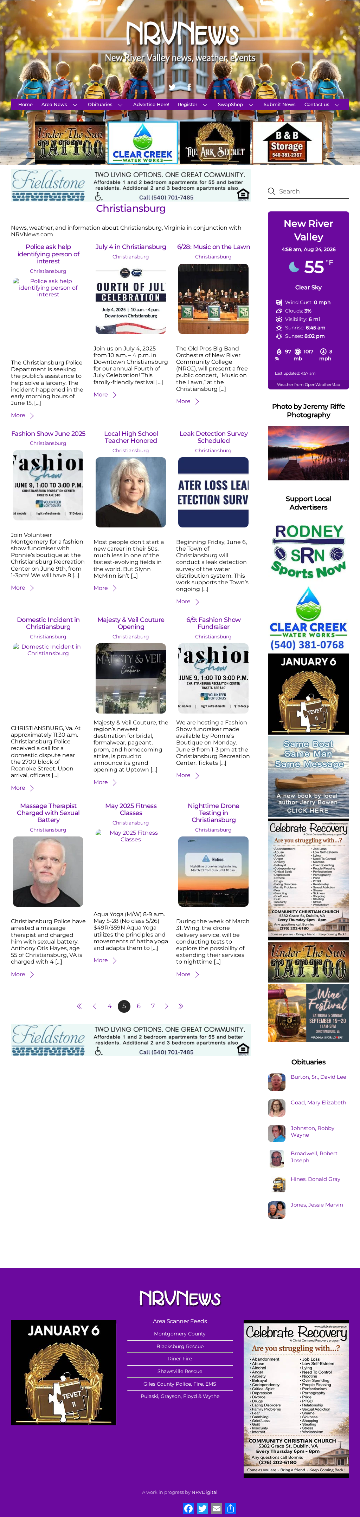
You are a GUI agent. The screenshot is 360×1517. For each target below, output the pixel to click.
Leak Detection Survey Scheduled (214, 437)
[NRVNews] (180, 69)
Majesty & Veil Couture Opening (131, 623)
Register (187, 104)
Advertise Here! (151, 104)
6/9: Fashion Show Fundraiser (213, 623)
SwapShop (230, 104)
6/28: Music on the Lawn (213, 246)
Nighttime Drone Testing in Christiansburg (213, 812)
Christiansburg (48, 271)
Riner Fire (180, 1358)
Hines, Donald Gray (315, 1179)
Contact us (316, 104)
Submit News (280, 104)
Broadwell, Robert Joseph (314, 1157)
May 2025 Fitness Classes (130, 809)
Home (25, 104)
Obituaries (100, 104)
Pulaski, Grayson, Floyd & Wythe (180, 1396)
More (18, 415)
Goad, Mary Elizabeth (318, 1102)
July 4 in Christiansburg (131, 246)
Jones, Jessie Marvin (317, 1204)
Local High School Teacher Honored (131, 437)
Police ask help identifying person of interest (48, 253)
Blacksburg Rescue (180, 1346)
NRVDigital (205, 1492)
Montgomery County (180, 1334)
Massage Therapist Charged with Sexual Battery (48, 812)
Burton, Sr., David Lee (318, 1076)
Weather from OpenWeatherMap (308, 384)
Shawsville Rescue (180, 1371)
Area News (54, 104)
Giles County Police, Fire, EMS (179, 1384)
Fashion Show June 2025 (48, 433)
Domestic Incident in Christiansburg (48, 623)
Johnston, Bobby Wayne (312, 1131)
